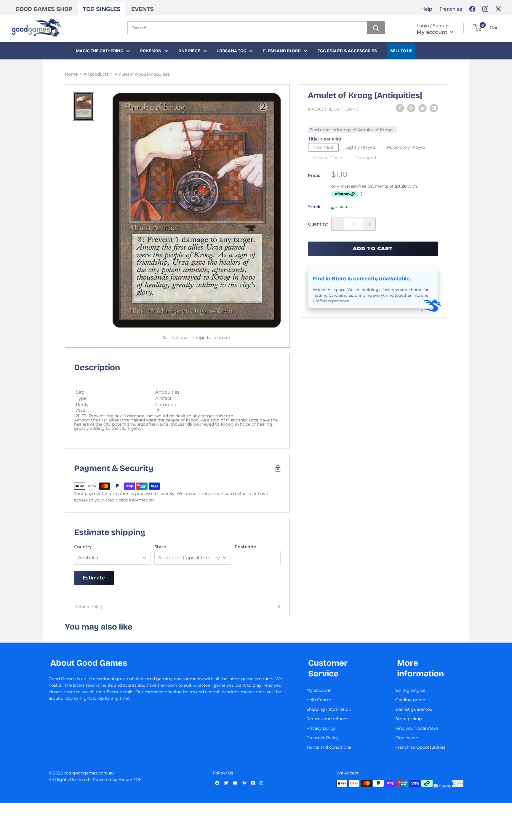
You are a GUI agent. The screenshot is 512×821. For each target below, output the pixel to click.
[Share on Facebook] (400, 108)
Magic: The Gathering (333, 109)
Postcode (245, 547)
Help (426, 9)
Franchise (450, 9)
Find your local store (416, 728)
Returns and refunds (327, 718)
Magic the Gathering (99, 50)
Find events (407, 737)
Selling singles (410, 690)
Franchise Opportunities (420, 747)
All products (96, 74)
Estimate (94, 578)
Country (83, 547)
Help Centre (318, 699)
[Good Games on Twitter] (498, 9)
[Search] (376, 27)
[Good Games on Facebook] (472, 9)
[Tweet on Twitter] (422, 108)
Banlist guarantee (413, 709)
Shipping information (328, 709)
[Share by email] (434, 108)
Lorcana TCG (231, 50)
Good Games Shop (43, 8)
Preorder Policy (322, 737)
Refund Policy (88, 606)
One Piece (189, 50)
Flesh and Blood (282, 50)
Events (142, 8)
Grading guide (410, 699)
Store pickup (408, 718)
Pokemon (150, 50)
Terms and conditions (328, 747)
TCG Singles (102, 8)
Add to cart (373, 248)
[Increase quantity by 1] (369, 224)
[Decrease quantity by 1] (338, 224)
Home (71, 74)
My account (433, 32)
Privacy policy (320, 728)
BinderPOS (130, 779)
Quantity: (318, 224)
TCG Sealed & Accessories (347, 50)
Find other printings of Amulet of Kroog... (353, 129)
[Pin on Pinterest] (411, 108)
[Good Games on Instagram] (485, 9)
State (160, 547)
